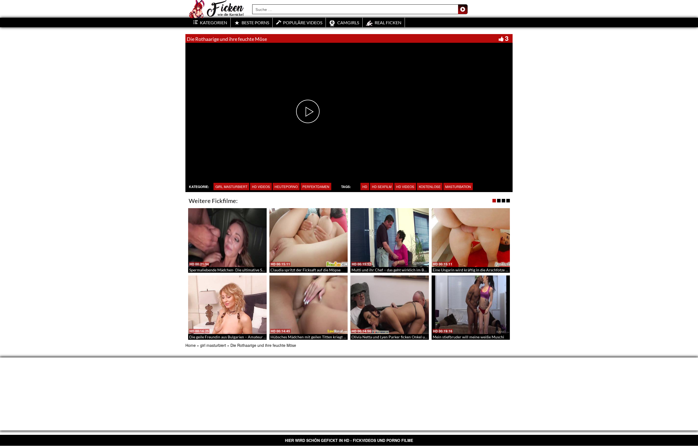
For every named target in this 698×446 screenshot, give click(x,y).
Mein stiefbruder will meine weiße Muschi (468, 337)
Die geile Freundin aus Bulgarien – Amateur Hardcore (234, 337)
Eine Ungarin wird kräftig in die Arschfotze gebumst (476, 270)
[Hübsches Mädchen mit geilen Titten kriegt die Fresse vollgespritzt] (308, 304)
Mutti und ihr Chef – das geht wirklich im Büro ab (393, 270)
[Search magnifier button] (462, 9)
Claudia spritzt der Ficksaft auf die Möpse (305, 270)
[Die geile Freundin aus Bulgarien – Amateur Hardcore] (227, 304)
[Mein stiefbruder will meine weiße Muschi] (471, 304)
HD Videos (261, 186)
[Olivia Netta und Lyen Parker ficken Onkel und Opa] (389, 304)
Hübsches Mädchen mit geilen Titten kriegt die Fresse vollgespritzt (326, 337)
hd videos (405, 186)
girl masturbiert (231, 186)
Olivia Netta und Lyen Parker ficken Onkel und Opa (394, 337)
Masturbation (458, 186)
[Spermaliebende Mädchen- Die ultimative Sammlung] (227, 237)
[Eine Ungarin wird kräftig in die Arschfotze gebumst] (471, 237)
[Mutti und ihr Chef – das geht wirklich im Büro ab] (389, 237)
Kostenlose (430, 186)
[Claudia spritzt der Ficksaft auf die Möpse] (308, 237)
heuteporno (286, 186)
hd (364, 186)
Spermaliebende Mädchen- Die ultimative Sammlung (233, 270)
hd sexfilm (382, 186)
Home (190, 345)
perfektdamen (315, 186)
